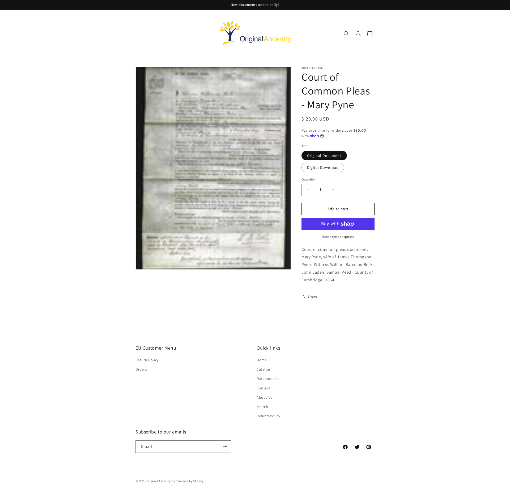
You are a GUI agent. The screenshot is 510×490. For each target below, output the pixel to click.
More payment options (338, 237)
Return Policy (147, 360)
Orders (141, 369)
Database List (268, 378)
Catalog (263, 369)
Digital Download (323, 167)
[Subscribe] (225, 446)
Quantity (308, 179)
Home (262, 360)
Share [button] (312, 296)
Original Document (324, 155)
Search (262, 406)
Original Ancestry (158, 481)
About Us (265, 397)
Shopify (198, 481)
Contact (263, 388)
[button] (346, 34)
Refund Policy (268, 416)
